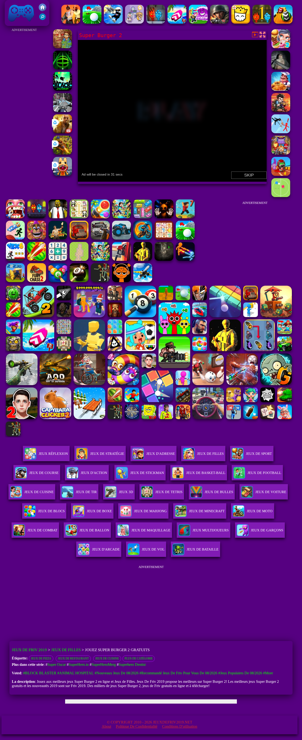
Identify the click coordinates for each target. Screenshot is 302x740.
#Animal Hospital (75, 673)
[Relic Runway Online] (57, 238)
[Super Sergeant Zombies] (280, 68)
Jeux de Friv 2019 (20, 23)
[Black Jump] (62, 89)
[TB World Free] (134, 22)
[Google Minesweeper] (79, 260)
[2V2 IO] (15, 281)
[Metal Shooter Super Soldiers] (280, 111)
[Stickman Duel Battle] (185, 260)
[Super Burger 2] (280, 47)
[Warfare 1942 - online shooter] (219, 22)
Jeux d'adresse (160, 454)
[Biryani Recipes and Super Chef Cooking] (280, 89)
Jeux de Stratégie (107, 454)
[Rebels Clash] (70, 22)
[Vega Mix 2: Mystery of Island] (62, 47)
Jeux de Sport (259, 454)
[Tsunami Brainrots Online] (198, 22)
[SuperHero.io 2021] (280, 153)
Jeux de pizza (41, 658)
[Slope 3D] (62, 68)
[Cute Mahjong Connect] (79, 217)
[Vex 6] (15, 260)
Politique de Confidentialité (136, 726)
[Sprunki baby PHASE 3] (121, 281)
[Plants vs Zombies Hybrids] (100, 238)
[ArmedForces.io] (142, 260)
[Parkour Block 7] (185, 217)
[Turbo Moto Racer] (62, 111)
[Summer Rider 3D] (177, 22)
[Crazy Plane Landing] (142, 281)
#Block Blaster (39, 673)
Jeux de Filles (210, 454)
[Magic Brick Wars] (240, 22)
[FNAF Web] (36, 238)
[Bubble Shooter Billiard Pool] (57, 281)
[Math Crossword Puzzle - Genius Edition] (57, 260)
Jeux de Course (44, 473)
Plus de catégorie (139, 658)
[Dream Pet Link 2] (164, 238)
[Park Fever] (142, 217)
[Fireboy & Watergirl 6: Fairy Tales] (155, 22)
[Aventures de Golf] (92, 22)
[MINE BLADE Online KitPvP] (121, 217)
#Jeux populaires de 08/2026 (240, 673)
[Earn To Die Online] (79, 238)
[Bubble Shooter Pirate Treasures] (100, 217)
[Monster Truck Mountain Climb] (121, 238)
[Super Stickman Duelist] (280, 132)
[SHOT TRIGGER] (113, 22)
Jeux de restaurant (73, 658)
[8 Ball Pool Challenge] (79, 281)
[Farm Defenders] (62, 153)
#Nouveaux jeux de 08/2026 (116, 673)
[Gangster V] (62, 132)
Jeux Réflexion (53, 454)
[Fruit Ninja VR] (36, 260)
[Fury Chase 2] (36, 281)
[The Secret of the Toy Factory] (164, 217)
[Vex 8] (15, 238)
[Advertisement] (24, 104)
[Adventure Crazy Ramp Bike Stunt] (142, 238)
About (106, 726)
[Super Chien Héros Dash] (280, 174)
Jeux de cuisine (107, 658)
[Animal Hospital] (62, 174)
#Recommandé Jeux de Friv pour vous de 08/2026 (178, 673)
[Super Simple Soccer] (280, 196)
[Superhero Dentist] (15, 217)
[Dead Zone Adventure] (164, 260)
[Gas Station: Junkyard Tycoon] (121, 260)
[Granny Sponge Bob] (57, 217)
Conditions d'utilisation (179, 726)
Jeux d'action (94, 473)
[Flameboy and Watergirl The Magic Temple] (36, 217)
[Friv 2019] (42, 10)
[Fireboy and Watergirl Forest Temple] (261, 22)
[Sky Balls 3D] (283, 22)
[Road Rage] (100, 281)
